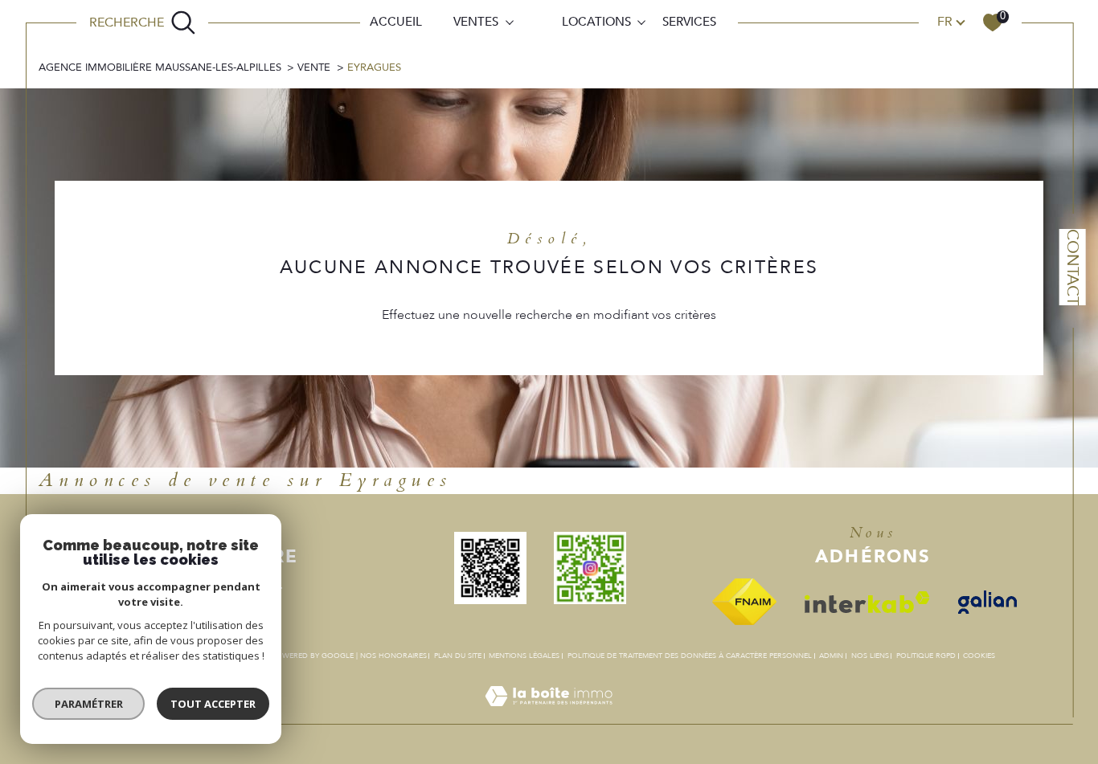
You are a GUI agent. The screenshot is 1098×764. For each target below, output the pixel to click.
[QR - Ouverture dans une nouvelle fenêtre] (499, 568)
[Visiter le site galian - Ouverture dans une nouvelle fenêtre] (996, 602)
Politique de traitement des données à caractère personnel (689, 655)
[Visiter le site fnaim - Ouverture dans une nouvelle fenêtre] (753, 601)
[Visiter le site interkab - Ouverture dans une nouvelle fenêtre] (876, 602)
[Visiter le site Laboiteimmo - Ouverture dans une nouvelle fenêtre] (548, 715)
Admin (831, 655)
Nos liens (870, 655)
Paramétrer (89, 704)
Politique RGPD (926, 655)
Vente (313, 67)
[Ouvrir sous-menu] (509, 21)
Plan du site (457, 655)
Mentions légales (524, 655)
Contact (1073, 267)
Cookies (979, 656)
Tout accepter (213, 704)
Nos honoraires (393, 655)
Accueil (396, 22)
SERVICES (689, 22)
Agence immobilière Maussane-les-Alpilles (160, 67)
